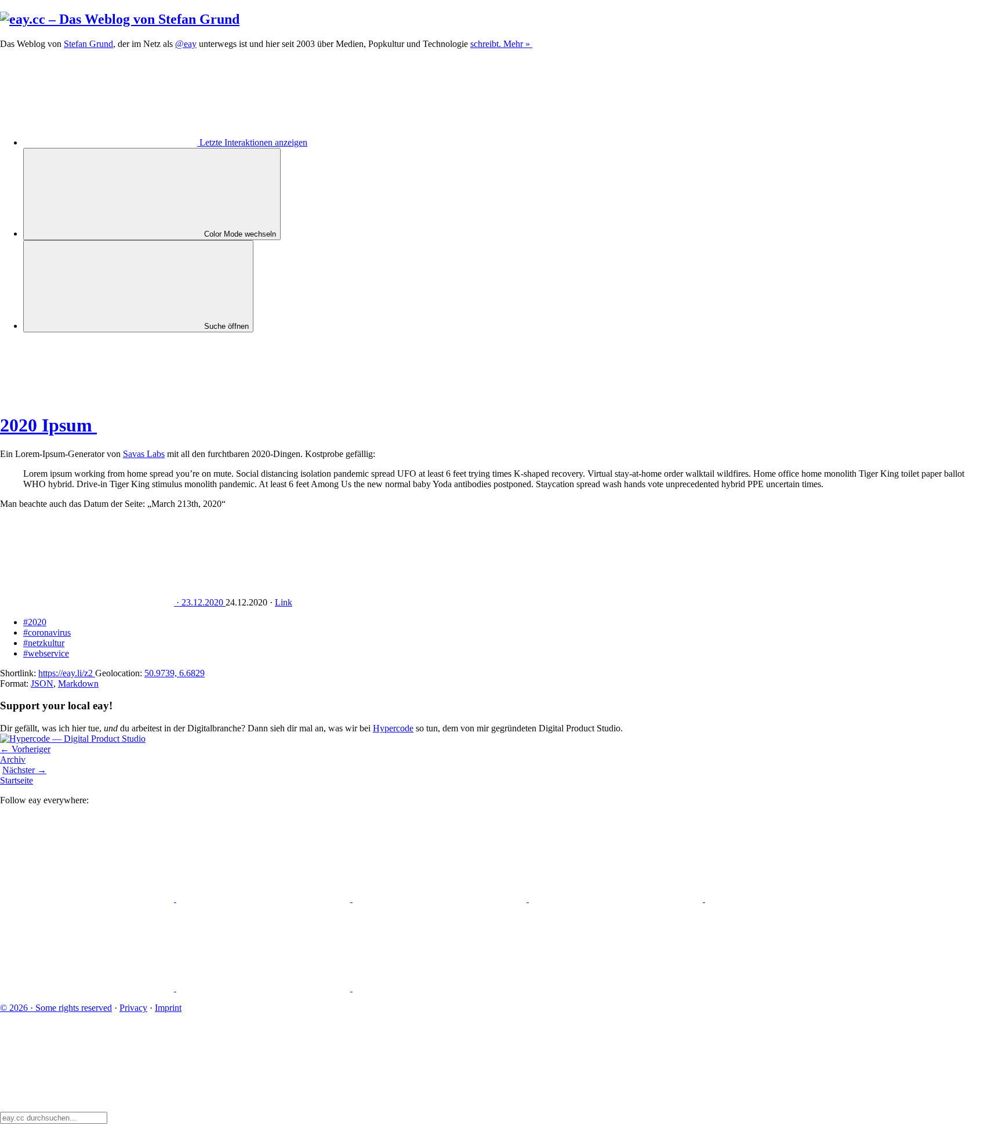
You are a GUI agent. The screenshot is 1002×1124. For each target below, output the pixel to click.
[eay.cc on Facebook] (88, 988)
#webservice (46, 653)
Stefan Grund (88, 44)
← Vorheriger (25, 749)
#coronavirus (47, 632)
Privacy (133, 1008)
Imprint (168, 1008)
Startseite (16, 780)
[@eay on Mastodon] (88, 899)
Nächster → (24, 770)
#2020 (34, 622)
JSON (42, 683)
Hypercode (393, 728)
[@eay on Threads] (617, 899)
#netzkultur (43, 643)
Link (283, 602)
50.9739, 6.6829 (174, 673)
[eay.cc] (119, 19)
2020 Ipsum (48, 425)
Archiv (13, 759)
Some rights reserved (56, 1008)
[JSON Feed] (264, 988)
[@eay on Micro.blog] (441, 899)
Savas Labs (144, 454)
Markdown (78, 683)
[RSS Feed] (440, 988)
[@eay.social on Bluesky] (264, 899)
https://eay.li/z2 (66, 673)
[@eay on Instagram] (792, 899)
